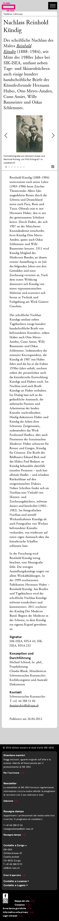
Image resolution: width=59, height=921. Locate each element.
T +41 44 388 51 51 (12, 864)
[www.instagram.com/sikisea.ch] (5, 900)
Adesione (8, 801)
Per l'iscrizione (11, 772)
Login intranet (10, 915)
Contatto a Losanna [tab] (15, 881)
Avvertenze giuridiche (15, 908)
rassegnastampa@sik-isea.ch (18, 828)
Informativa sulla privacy (16, 912)
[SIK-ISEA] (8, 6)
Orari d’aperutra (12, 875)
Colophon (20, 904)
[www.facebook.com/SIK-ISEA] (5, 895)
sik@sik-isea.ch (11, 868)
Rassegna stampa (12, 834)
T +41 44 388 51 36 (13, 825)
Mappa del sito (22, 901)
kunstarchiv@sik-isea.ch (24, 705)
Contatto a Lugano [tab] (14, 885)
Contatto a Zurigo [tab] (14, 845)
